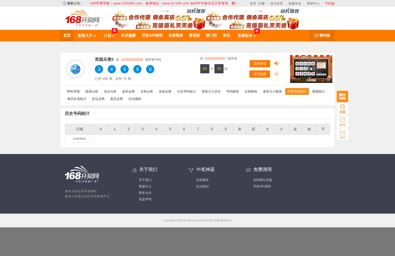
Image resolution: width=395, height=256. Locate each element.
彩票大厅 (85, 36)
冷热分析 (146, 91)
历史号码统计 (297, 91)
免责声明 (145, 199)
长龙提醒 (128, 35)
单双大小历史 (211, 91)
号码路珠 (232, 91)
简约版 (324, 35)
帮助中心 (313, 3)
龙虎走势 (165, 91)
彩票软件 (246, 36)
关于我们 (145, 180)
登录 (253, 3)
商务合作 (145, 193)
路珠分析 (91, 91)
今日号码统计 (186, 91)
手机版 (330, 3)
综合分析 (110, 91)
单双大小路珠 (272, 91)
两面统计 (318, 91)
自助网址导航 (262, 180)
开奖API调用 (152, 35)
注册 (261, 3)
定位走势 (98, 99)
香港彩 (194, 35)
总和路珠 (251, 91)
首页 (67, 35)
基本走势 (128, 91)
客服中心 (145, 186)
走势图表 (175, 35)
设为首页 (276, 3)
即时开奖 (73, 91)
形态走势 (116, 99)
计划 (108, 36)
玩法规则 (134, 99)
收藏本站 (294, 3)
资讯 (226, 35)
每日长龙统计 (76, 99)
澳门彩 (211, 35)
